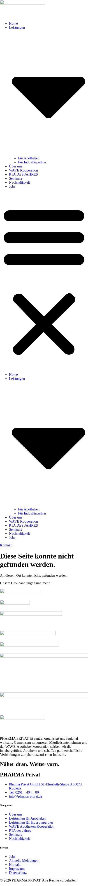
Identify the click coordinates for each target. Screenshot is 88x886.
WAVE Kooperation (23, 170)
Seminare (15, 178)
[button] (44, 280)
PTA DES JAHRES (23, 174)
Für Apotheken (28, 158)
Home (13, 23)
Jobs (12, 186)
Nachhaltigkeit (19, 182)
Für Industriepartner (32, 162)
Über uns (15, 166)
